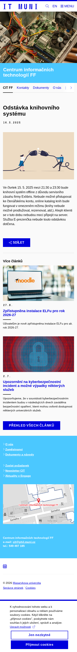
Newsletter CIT (15, 470)
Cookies (30, 587)
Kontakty (23, 87)
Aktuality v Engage (18, 475)
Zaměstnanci (14, 449)
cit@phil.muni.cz (24, 541)
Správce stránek (13, 587)
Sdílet (18, 242)
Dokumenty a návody (19, 454)
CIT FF (8, 87)
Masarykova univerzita (27, 582)
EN (55, 6)
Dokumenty (41, 87)
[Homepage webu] (20, 6)
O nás (57, 87)
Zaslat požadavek (17, 465)
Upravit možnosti (20, 626)
